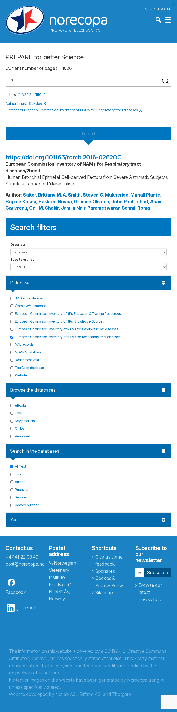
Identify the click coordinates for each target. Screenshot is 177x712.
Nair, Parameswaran (98, 208)
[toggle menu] (168, 20)
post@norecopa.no (25, 564)
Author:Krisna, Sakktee (24, 103)
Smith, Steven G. (86, 195)
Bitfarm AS (90, 694)
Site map (104, 592)
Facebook (15, 592)
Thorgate (121, 694)
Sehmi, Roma (136, 208)
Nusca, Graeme (74, 201)
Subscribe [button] (157, 572)
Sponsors (105, 571)
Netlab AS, (66, 694)
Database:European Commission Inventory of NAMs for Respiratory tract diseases (72, 110)
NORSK (150, 9)
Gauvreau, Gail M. (25, 208)
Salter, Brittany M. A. (45, 195)
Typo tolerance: (22, 259)
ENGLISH (164, 9)
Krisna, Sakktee (39, 201)
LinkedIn (29, 607)
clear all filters (32, 94)
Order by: (17, 244)
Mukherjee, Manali (125, 195)
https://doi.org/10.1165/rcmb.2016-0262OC (64, 157)
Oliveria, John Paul (112, 201)
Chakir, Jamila (60, 208)
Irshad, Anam (148, 201)
